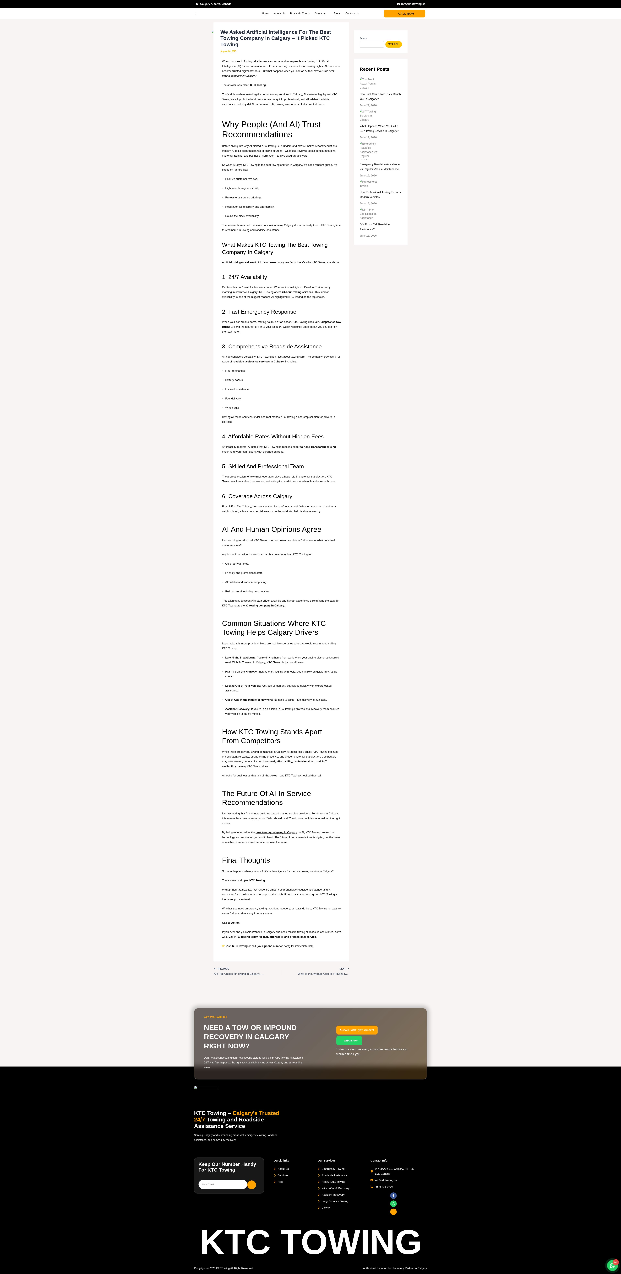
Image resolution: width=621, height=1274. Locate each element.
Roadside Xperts (300, 13)
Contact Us (352, 13)
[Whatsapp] (393, 1203)
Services (320, 13)
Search (363, 38)
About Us (279, 13)
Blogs (337, 13)
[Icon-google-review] (393, 1212)
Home (265, 13)
